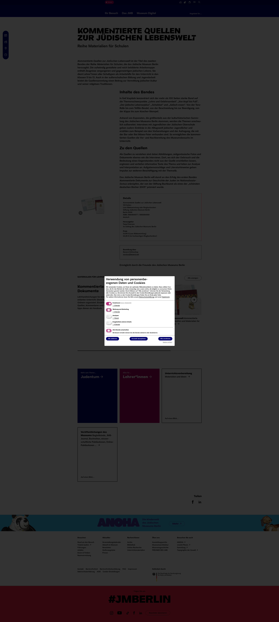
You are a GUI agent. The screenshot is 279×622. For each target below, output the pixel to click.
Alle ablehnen (112, 338)
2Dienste (116, 305)
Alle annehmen (165, 338)
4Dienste (116, 324)
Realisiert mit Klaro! (167, 342)
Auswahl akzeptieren (139, 338)
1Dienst (116, 318)
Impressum (166, 297)
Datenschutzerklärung (146, 297)
